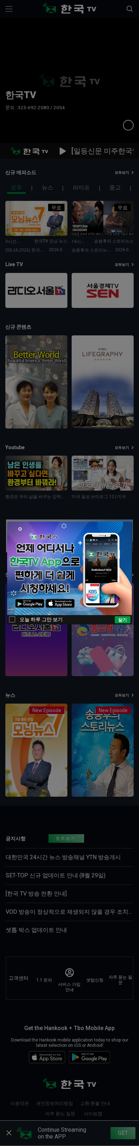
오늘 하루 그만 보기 (41, 619)
